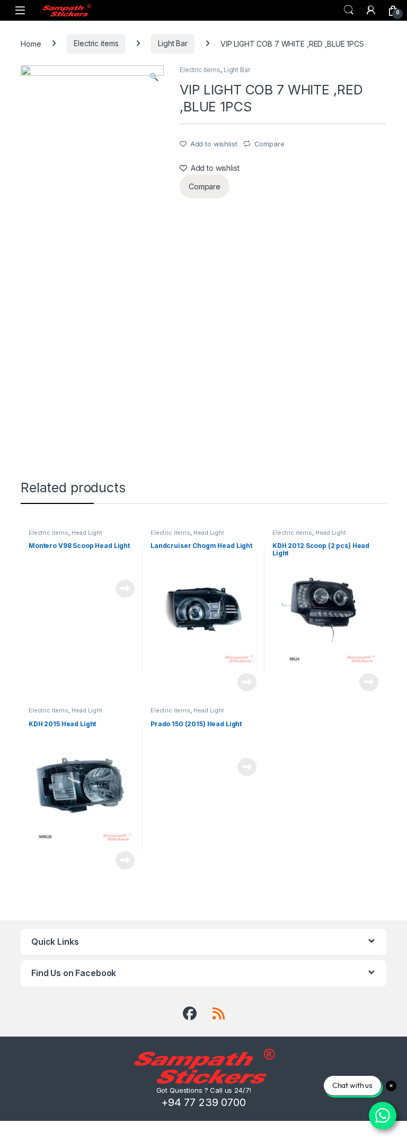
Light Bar (173, 43)
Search (349, 10)
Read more (125, 589)
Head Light (87, 532)
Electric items (96, 43)
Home (31, 43)
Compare (269, 144)
